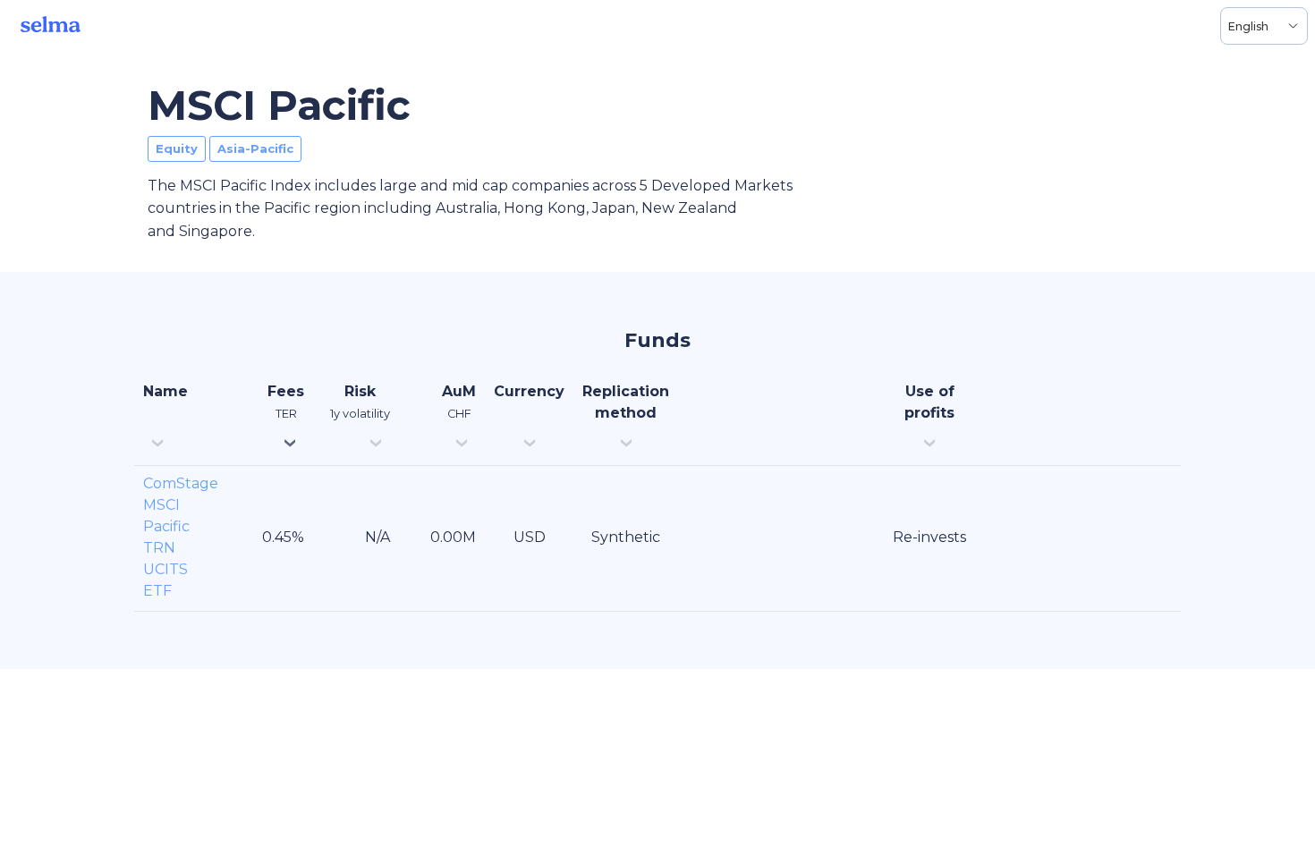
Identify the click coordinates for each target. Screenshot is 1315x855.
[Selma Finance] (50, 26)
